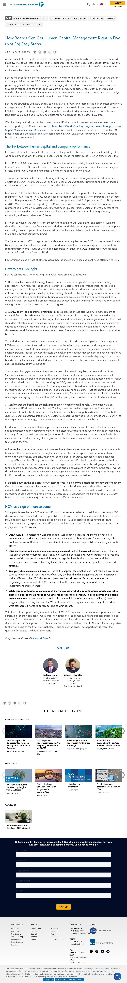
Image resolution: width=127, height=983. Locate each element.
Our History (15, 931)
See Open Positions (105, 931)
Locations (14, 945)
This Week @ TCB (57, 939)
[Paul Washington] (50, 665)
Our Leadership (17, 937)
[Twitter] (40, 52)
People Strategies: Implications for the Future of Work (108, 787)
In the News (16, 939)
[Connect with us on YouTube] (102, 951)
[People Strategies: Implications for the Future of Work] (108, 775)
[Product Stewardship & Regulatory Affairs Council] (18, 816)
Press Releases (17, 942)
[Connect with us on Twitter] (96, 951)
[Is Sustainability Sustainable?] (78, 775)
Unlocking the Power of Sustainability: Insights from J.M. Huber (16, 787)
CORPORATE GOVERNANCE (102, 18)
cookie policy (101, 971)
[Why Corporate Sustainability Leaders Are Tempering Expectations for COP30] (48, 731)
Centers (34, 931)
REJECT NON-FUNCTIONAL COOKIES (69, 980)
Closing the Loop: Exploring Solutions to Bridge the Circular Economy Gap (46, 788)
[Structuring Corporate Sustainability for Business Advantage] (78, 731)
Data (52, 934)
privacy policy (83, 974)
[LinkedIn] (35, 52)
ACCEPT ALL (49, 980)
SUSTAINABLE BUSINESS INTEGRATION (68, 18)
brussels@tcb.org (77, 944)
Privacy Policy (14, 968)
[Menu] (4, 4)
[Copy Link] (50, 52)
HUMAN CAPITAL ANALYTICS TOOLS (30, 18)
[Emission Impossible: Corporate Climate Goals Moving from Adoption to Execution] (18, 731)
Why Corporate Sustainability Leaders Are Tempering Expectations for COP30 (48, 744)
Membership (36, 928)
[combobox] (103, 4)
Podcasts (53, 931)
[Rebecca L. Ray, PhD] (73, 665)
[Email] (45, 52)
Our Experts (16, 934)
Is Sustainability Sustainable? (73, 785)
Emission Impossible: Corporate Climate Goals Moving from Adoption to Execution (18, 744)
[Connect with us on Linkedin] (108, 951)
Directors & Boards (39, 638)
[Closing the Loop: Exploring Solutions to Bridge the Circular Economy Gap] (48, 775)
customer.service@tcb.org (80, 933)
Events (33, 939)
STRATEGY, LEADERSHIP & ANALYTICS (24, 25)
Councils (34, 934)
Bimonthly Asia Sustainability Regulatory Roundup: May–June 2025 (108, 743)
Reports (34, 937)
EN (105, 4)
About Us (15, 928)
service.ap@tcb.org (77, 962)
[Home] (26, 4)
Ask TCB (53, 937)
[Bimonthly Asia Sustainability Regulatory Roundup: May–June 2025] (108, 731)
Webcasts (54, 928)
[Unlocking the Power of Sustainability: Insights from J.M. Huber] (18, 775)
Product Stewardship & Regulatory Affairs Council (18, 827)
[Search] (88, 4)
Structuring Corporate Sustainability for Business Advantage (78, 743)
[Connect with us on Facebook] (91, 951)
